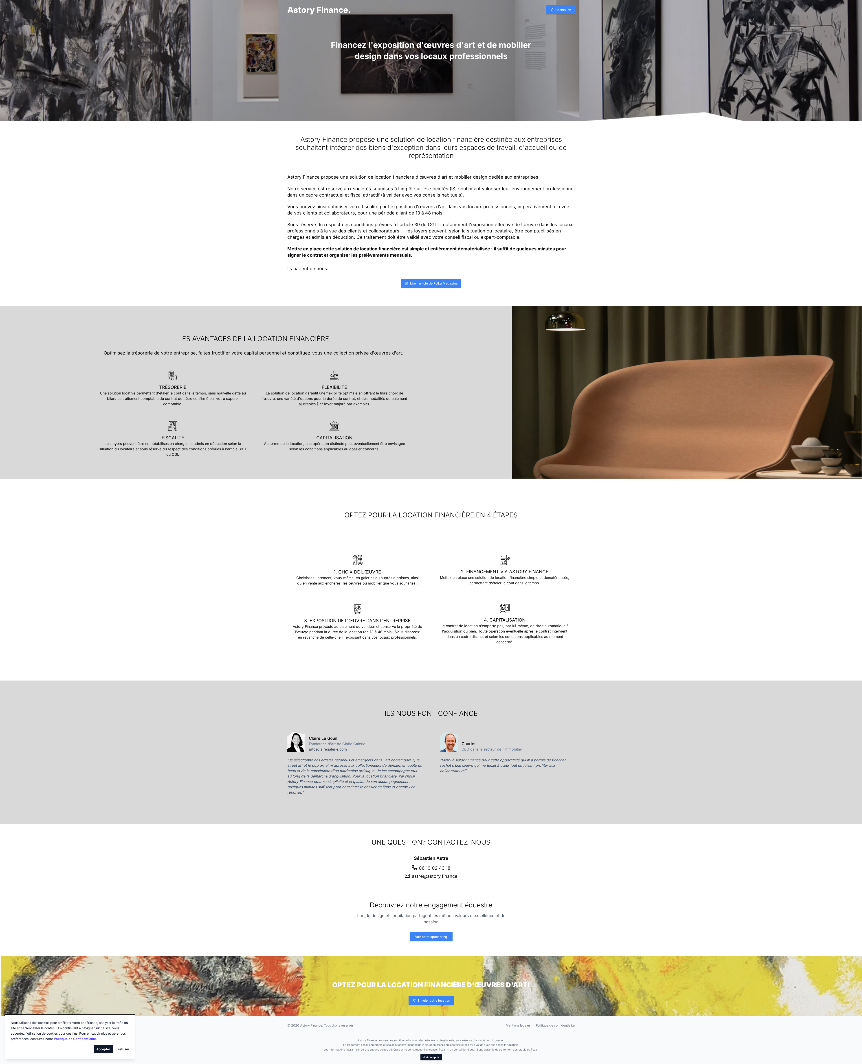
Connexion (563, 10)
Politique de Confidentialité (75, 1039)
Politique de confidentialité (555, 1025)
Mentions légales (518, 1025)
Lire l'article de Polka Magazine (433, 283)
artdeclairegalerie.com (328, 749)
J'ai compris (431, 1057)
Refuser (123, 1049)
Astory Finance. (319, 9)
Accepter (103, 1049)
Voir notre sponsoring (431, 937)
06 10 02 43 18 (434, 868)
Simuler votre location (434, 1000)
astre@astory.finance (434, 876)
